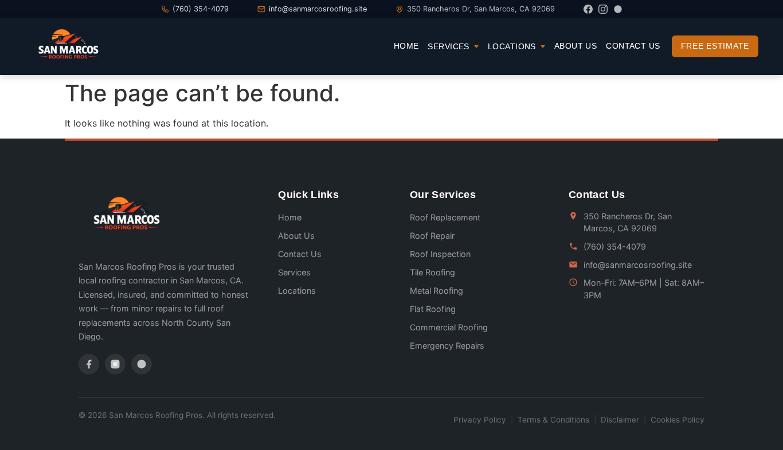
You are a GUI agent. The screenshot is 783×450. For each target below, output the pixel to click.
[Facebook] (588, 9)
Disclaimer (620, 419)
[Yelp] (618, 9)
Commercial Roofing (449, 327)
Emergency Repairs (447, 345)
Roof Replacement (445, 217)
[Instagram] (603, 9)
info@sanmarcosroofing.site (318, 9)
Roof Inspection (440, 254)
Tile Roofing (432, 272)
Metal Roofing (436, 290)
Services (448, 46)
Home (406, 45)
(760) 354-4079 (201, 9)
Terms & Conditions (553, 419)
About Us (575, 45)
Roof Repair (432, 235)
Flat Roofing (433, 309)
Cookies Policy (677, 419)
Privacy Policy (479, 419)
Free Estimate (715, 45)
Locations (512, 46)
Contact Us (633, 45)
